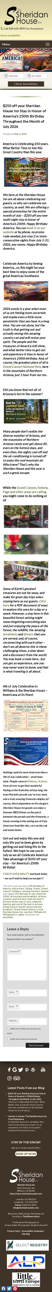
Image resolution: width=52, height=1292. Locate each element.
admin (21, 914)
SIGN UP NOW (26, 1153)
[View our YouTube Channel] (43, 1069)
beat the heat (20, 899)
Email (13, 1006)
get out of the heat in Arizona (27, 904)
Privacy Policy (13, 1231)
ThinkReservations (31, 1216)
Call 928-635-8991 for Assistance (23, 28)
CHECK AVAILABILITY (16, 873)
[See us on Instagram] (9, 1078)
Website (13, 1021)
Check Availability (26, 83)
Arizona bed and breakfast (23, 896)
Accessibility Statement (32, 1231)
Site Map (26, 1234)
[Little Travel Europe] (26, 1287)
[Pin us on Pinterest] (26, 1069)
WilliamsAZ (9, 914)
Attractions (18, 888)
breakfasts (10, 634)
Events (36, 888)
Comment (14, 951)
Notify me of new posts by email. (23, 1039)
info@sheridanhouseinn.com (26, 1208)
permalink (8, 917)
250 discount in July (25, 893)
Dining (28, 888)
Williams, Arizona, (37, 781)
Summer (45, 891)
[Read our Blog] (32, 1069)
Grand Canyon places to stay (28, 909)
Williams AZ (40, 912)
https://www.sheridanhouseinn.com (26, 1193)
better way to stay (21, 901)
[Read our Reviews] (14, 1069)
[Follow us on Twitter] (20, 1069)
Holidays (16, 891)
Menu (6, 44)
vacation (28, 912)
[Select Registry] (27, 1251)
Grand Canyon (10, 906)
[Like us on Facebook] (9, 1069)
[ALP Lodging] (26, 1269)
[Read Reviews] (17, 1078)
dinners (28, 634)
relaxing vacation (31, 891)
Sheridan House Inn (13, 912)
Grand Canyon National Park (22, 366)
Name (13, 992)
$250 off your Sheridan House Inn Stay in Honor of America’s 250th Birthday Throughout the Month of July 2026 (27, 1096)
